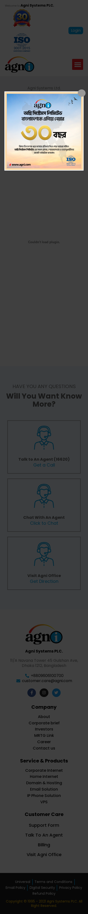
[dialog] (44, 131)
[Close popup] (82, 93)
